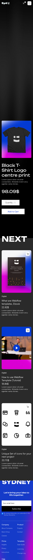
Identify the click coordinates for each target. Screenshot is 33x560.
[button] (24, 3)
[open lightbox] (16, 139)
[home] (5, 3)
